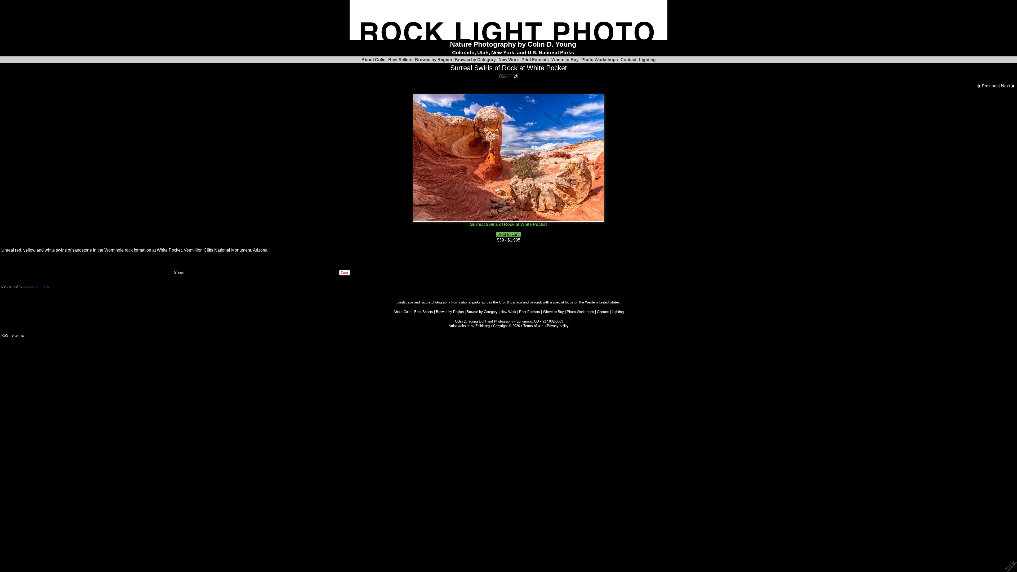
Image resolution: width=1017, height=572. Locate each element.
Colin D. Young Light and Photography (484, 321)
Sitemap (17, 335)
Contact (628, 59)
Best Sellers (400, 59)
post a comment (35, 286)
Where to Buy (565, 59)
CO (536, 321)
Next (1005, 86)
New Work (508, 59)
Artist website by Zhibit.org (469, 326)
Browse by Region (433, 59)
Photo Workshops (599, 59)
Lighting (647, 59)
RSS (4, 335)
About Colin (374, 59)
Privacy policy (558, 326)
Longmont (524, 321)
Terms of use (533, 326)
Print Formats (535, 59)
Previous (990, 86)
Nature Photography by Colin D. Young (513, 44)
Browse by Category (475, 59)
